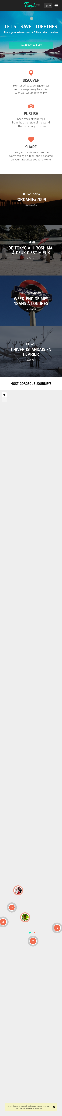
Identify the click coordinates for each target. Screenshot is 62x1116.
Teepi (31, 6)
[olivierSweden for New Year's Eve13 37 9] (18, 890)
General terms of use (34, 1108)
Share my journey (31, 45)
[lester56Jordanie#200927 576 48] (25, 917)
